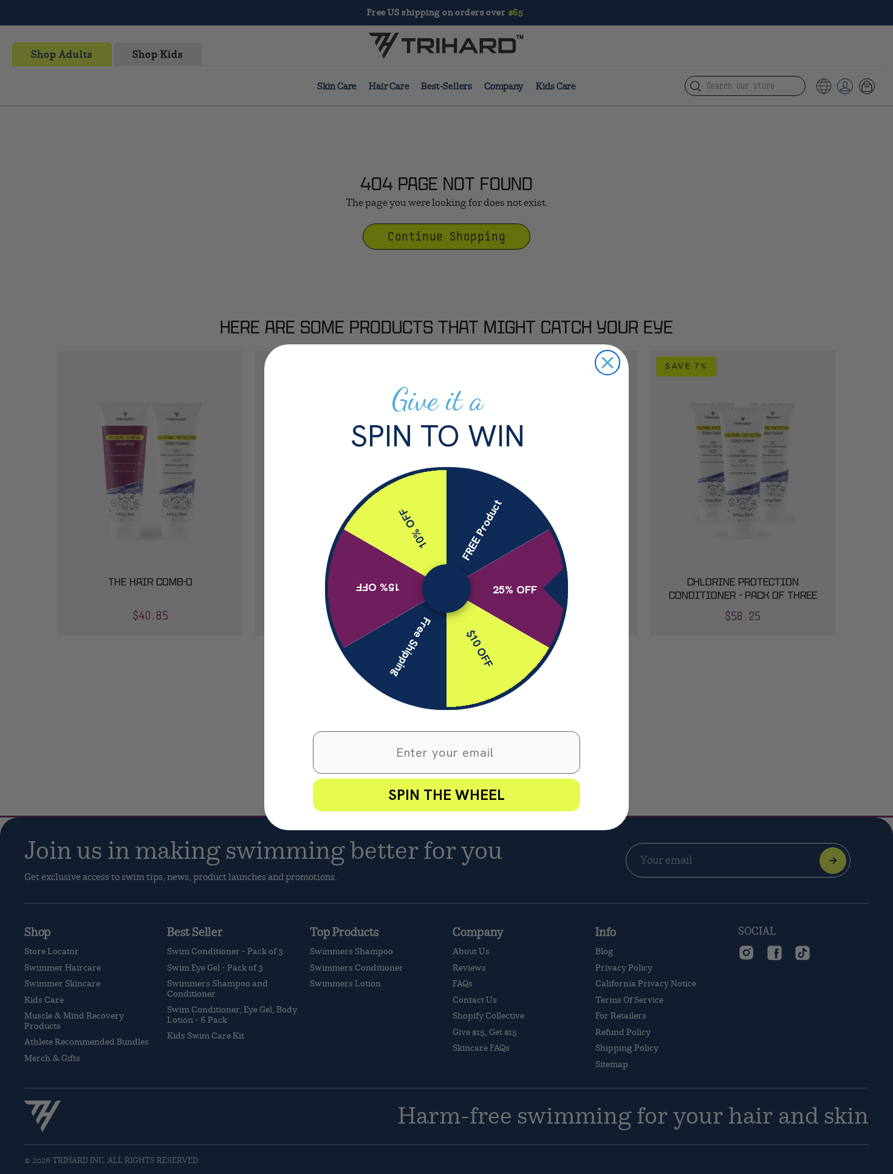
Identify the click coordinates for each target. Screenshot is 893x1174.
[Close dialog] (607, 362)
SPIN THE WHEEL (446, 794)
